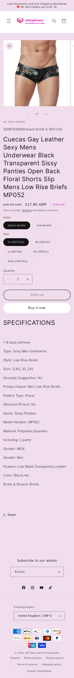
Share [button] (11, 514)
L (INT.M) (17, 253)
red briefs (46, 226)
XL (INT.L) (43, 253)
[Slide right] (46, 114)
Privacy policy (55, 658)
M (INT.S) (45, 243)
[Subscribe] (58, 572)
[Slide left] (27, 114)
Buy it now (37, 308)
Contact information (39, 671)
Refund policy (33, 658)
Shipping (27, 210)
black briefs (19, 226)
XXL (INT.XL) (20, 262)
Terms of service (27, 664)
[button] (8, 21)
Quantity (9, 270)
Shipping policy (51, 664)
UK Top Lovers (34, 653)
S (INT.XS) (18, 243)
